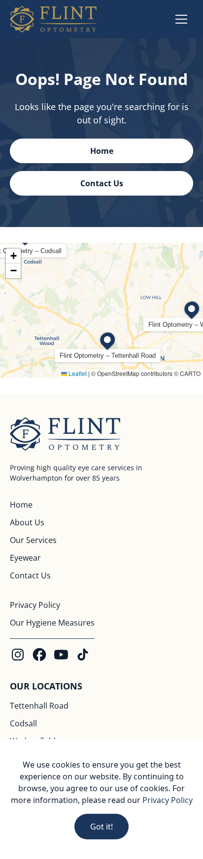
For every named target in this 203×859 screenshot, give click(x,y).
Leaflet (77, 373)
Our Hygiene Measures (52, 622)
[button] (181, 19)
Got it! (101, 826)
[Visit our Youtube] (61, 654)
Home (21, 504)
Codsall (23, 723)
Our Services (33, 540)
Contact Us (30, 575)
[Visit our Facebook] (39, 654)
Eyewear (25, 557)
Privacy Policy (35, 605)
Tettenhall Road (39, 705)
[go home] (53, 19)
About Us (27, 522)
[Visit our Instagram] (18, 654)
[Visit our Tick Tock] (83, 654)
